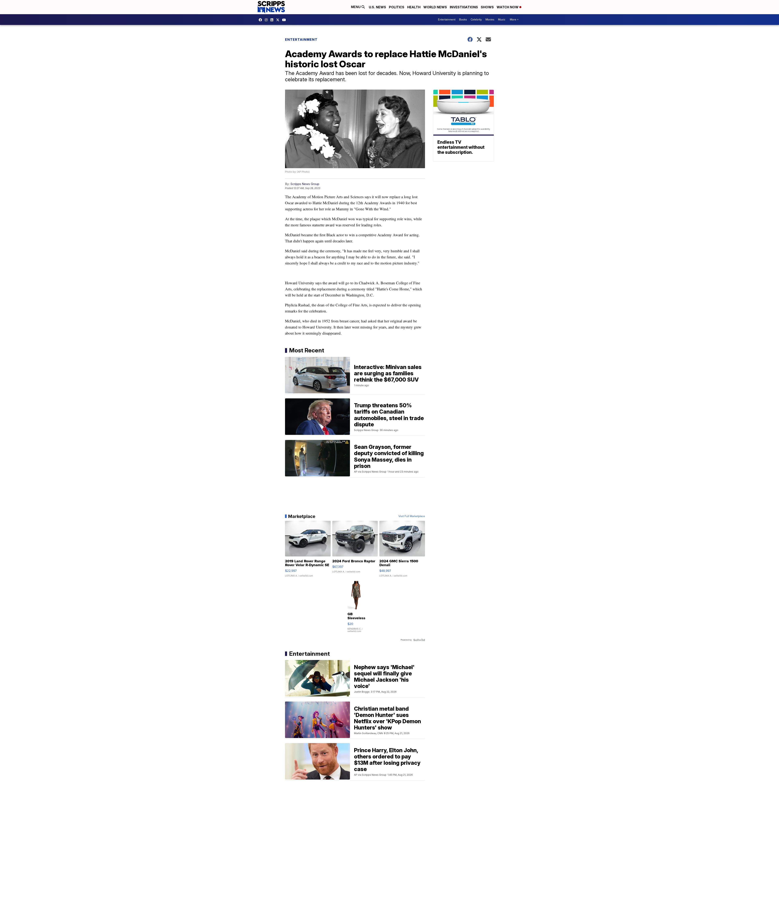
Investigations (464, 7)
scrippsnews (261, 19)
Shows (487, 7)
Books (463, 19)
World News (435, 7)
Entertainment (446, 19)
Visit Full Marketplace (411, 516)
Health (414, 7)
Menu (356, 7)
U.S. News (377, 7)
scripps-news (272, 19)
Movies (489, 19)
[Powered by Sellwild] (419, 640)
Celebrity (476, 19)
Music (501, 19)
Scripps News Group (304, 184)
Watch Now (508, 7)
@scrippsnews (285, 19)
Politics (396, 7)
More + (514, 19)
